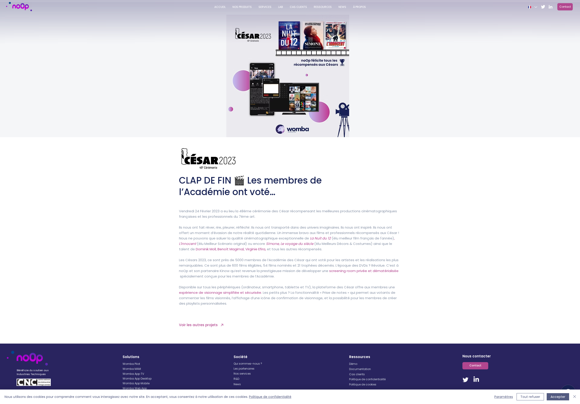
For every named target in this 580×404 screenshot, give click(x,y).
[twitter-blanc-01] (543, 7)
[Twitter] (465, 379)
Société (240, 356)
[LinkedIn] (476, 379)
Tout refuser (530, 396)
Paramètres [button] (503, 396)
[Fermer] (574, 396)
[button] (322, 7)
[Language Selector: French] (532, 7)
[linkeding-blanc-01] (550, 7)
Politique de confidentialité (270, 396)
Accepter (558, 396)
